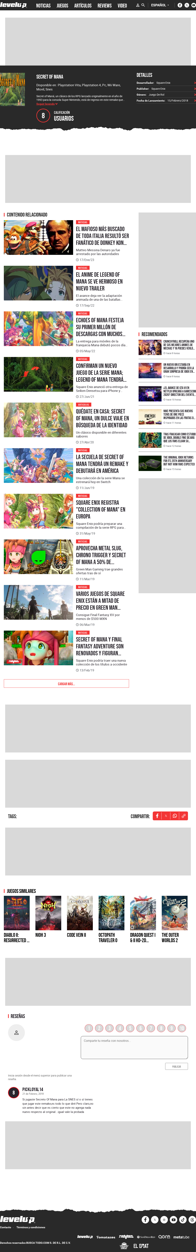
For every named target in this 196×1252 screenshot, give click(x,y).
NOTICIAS (43, 5)
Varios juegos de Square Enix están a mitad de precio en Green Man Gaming (100, 604)
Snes (49, 89)
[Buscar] (143, 5)
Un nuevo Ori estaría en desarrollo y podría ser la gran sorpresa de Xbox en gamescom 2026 (178, 369)
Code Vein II (76, 935)
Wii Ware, (114, 85)
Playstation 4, (92, 85)
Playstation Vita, (70, 85)
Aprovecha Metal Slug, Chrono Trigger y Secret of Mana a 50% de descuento (101, 558)
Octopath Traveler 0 (108, 937)
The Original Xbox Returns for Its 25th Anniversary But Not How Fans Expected (179, 461)
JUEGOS (62, 5)
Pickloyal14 (32, 1089)
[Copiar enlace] (183, 815)
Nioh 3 (40, 935)
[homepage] (13, 5)
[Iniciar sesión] (138, 5)
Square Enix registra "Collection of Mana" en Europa (100, 509)
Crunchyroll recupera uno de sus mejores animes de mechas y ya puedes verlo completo (178, 346)
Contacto (5, 1227)
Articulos (83, 404)
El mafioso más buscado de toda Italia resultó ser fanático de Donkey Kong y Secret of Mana (102, 239)
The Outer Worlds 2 (170, 937)
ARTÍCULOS (82, 5)
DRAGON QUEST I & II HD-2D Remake (142, 940)
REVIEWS (105, 5)
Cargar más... (66, 683)
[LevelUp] (85, 1237)
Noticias (82, 222)
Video (122, 5)
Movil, (41, 89)
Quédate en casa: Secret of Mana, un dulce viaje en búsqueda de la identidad (102, 418)
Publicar (176, 1066)
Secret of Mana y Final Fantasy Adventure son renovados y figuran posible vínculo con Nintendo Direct (100, 653)
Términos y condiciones (30, 1227)
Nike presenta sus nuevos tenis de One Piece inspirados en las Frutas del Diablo (179, 416)
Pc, (104, 85)
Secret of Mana (49, 77)
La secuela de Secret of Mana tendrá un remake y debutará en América (102, 464)
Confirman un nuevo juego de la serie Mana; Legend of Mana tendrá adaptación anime (99, 376)
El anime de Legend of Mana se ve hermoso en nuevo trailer (99, 281)
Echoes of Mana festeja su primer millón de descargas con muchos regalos (100, 330)
